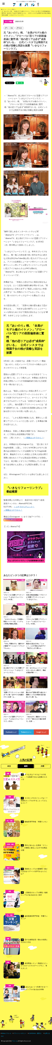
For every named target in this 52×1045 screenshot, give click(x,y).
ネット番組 (10, 28)
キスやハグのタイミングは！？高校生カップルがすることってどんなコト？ (34, 800)
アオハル (14, 1041)
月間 (42, 766)
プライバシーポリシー (20, 1033)
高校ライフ (9, 801)
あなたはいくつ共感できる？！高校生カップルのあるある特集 (34, 988)
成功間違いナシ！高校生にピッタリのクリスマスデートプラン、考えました (34, 965)
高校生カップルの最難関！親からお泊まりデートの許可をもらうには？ (34, 871)
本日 (9, 766)
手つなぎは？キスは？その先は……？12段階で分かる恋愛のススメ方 (34, 777)
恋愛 (8, 773)
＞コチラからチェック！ (24, 506)
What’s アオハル (6, 1033)
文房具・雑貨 (10, 844)
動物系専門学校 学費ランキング (34, 823)
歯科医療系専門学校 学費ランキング (34, 917)
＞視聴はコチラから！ (33, 437)
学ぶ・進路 (9, 820)
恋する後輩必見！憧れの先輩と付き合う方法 (34, 941)
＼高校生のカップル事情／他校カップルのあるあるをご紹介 (34, 894)
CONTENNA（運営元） (35, 1033)
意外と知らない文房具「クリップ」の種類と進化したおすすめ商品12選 (34, 847)
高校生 (20, 28)
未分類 (9, 895)
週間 (26, 766)
